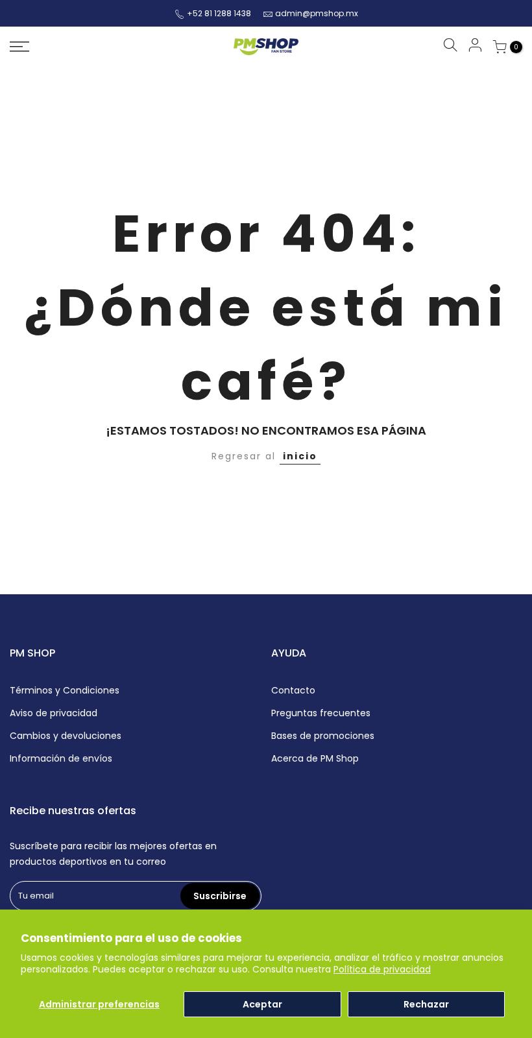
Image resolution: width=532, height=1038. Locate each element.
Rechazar (426, 1004)
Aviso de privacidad (53, 712)
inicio (300, 456)
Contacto (293, 690)
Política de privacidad (382, 969)
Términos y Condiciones (64, 690)
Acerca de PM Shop (315, 758)
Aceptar (262, 1004)
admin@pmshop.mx (316, 13)
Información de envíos (61, 758)
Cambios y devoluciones (65, 735)
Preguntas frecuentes (320, 712)
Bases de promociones (322, 735)
